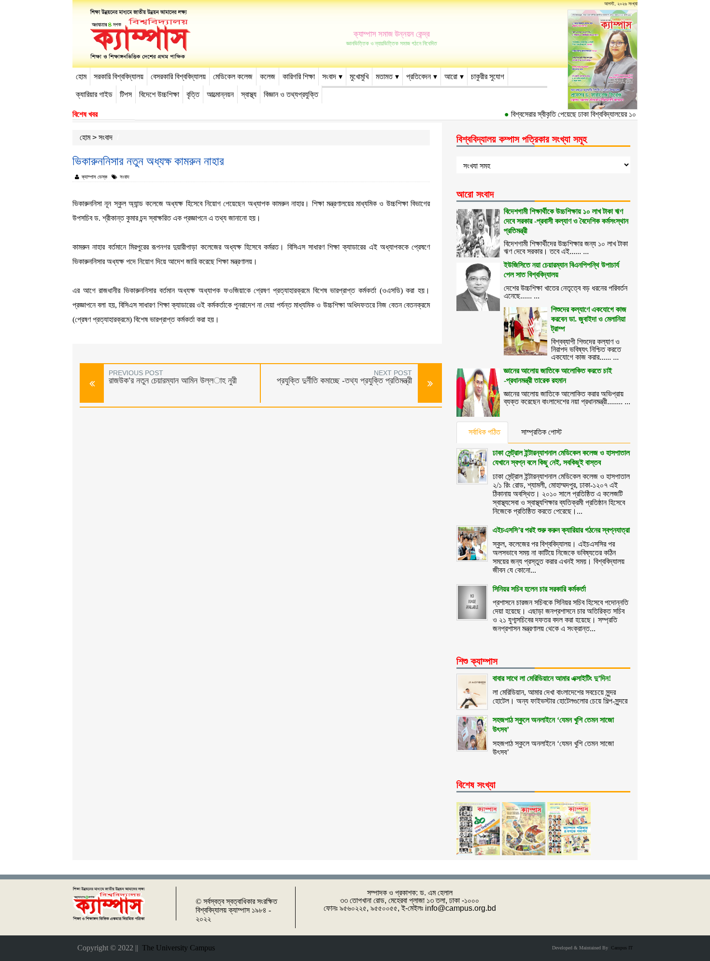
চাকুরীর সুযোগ (487, 76)
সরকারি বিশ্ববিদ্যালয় (118, 76)
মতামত (384, 76)
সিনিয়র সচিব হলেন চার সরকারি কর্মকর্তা (539, 589)
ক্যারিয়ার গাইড (94, 94)
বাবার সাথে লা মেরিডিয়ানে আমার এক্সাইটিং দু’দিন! (552, 678)
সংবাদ (329, 76)
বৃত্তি (192, 94)
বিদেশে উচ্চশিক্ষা (159, 94)
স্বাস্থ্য (248, 94)
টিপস (126, 94)
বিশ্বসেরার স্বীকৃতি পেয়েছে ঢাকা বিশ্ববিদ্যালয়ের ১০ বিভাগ (571, 114)
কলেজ (267, 76)
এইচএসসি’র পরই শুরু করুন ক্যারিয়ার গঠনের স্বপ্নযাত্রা (561, 530)
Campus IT (620, 947)
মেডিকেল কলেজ (233, 76)
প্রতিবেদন (418, 76)
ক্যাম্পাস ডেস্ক (94, 177)
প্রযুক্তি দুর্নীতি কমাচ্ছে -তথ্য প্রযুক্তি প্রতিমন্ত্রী (344, 380)
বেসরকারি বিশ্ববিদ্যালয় (178, 76)
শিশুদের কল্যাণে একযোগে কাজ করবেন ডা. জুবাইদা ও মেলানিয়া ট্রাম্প (588, 319)
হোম (81, 76)
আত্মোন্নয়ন (220, 94)
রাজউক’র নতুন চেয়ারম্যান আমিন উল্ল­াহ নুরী (173, 380)
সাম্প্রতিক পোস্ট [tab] (541, 432)
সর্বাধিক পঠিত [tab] (484, 432)
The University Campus (176, 948)
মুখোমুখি (359, 76)
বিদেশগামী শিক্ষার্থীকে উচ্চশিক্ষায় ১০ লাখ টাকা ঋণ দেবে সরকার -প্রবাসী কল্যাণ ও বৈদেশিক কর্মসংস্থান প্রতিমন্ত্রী (566, 221)
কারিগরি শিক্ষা (299, 76)
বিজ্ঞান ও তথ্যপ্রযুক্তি (291, 94)
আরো (450, 76)
